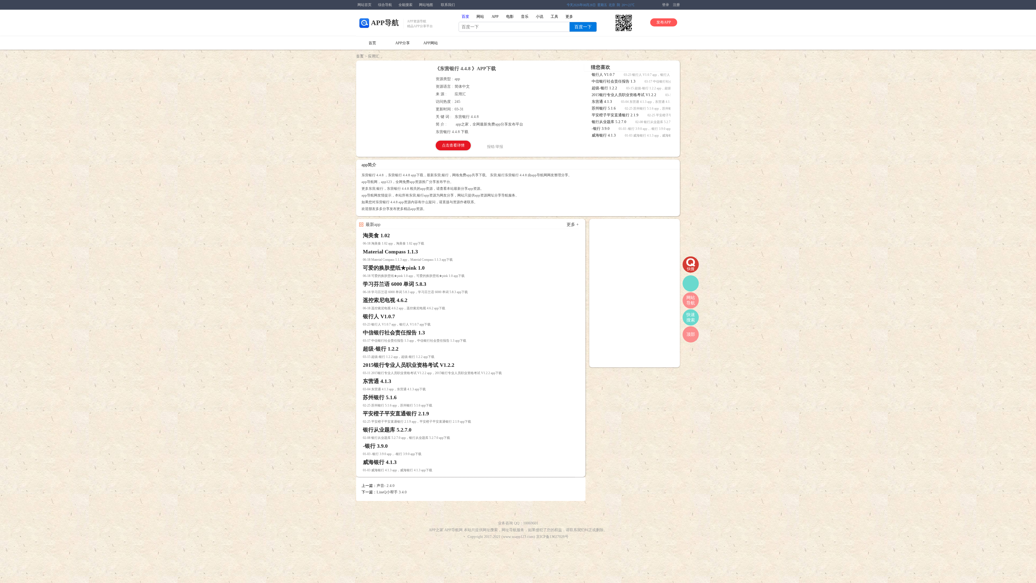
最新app (373, 224)
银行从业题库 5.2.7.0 (609, 122)
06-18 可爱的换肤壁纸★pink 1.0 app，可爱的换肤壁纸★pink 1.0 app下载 (414, 276)
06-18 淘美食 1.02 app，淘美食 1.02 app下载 (393, 243)
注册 (676, 5)
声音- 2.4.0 (385, 486)
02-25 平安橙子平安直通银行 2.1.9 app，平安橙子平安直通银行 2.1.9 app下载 (417, 421)
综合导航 (385, 5)
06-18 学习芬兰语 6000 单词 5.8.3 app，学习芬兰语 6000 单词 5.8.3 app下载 (415, 292)
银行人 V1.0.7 (604, 75)
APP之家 (436, 530)
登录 (665, 5)
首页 (372, 43)
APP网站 (430, 43)
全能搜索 (405, 5)
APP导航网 (453, 530)
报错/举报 (495, 147)
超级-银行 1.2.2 (605, 88)
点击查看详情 (453, 145)
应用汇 (373, 56)
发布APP (663, 22)
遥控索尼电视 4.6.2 (385, 300)
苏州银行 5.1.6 (604, 108)
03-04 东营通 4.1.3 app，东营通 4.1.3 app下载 (652, 102)
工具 (554, 17)
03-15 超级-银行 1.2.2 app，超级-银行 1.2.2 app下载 (662, 88)
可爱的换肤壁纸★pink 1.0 (394, 268)
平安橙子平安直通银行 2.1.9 (615, 115)
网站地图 (426, 5)
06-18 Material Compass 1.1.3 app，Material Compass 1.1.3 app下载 (408, 260)
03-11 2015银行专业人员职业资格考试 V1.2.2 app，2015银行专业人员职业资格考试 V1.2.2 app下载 (432, 373)
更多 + (573, 224)
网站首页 (364, 5)
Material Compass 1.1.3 (390, 252)
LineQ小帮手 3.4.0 (392, 492)
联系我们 (448, 5)
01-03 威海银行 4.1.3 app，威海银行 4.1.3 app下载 (659, 135)
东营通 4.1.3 (602, 102)
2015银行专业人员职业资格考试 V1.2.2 (624, 95)
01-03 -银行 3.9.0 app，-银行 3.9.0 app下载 (648, 129)
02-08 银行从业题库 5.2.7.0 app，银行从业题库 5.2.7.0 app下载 (406, 438)
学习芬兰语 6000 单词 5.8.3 (394, 284)
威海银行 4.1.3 (604, 135)
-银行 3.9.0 (601, 129)
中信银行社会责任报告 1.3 (614, 81)
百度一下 (583, 27)
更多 (569, 17)
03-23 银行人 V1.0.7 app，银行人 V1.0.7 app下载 (657, 75)
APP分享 (402, 43)
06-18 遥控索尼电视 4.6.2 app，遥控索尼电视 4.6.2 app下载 (404, 308)
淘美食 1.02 (376, 235)
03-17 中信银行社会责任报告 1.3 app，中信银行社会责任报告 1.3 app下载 (414, 341)
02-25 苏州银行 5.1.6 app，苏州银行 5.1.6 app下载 (659, 108)
